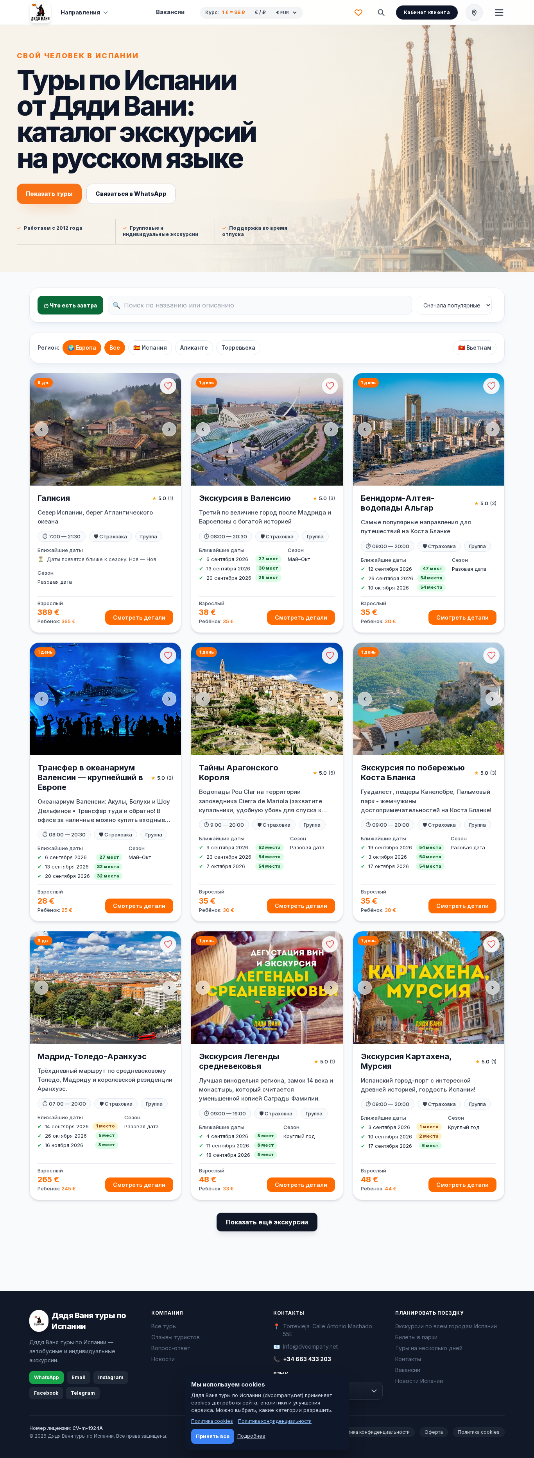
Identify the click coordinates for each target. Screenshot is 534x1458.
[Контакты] (474, 12)
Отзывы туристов (175, 1337)
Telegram (83, 1393)
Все (114, 347)
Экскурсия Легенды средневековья (239, 1061)
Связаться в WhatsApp (131, 193)
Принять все (212, 1436)
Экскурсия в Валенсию (245, 498)
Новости (163, 1359)
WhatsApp (46, 1377)
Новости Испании (419, 1381)
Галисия (54, 498)
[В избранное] (168, 386)
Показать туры (49, 193)
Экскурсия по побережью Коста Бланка (413, 772)
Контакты (408, 1359)
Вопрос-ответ (170, 1348)
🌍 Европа (82, 347)
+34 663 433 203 (307, 1359)
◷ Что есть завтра (70, 305)
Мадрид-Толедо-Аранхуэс (92, 1056)
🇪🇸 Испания (150, 347)
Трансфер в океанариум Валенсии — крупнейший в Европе (90, 777)
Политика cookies (479, 1432)
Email (79, 1377)
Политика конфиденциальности (373, 1432)
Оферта (434, 1432)
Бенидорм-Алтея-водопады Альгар (397, 503)
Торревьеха (238, 347)
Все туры (164, 1326)
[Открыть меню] (499, 12)
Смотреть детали (139, 617)
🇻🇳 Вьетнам (474, 347)
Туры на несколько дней (428, 1348)
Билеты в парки (416, 1337)
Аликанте (194, 347)
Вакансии (170, 12)
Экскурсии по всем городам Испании (446, 1326)
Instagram (111, 1377)
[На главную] (40, 12)
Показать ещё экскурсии (267, 1222)
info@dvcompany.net (310, 1346)
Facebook (46, 1393)
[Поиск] (381, 12)
